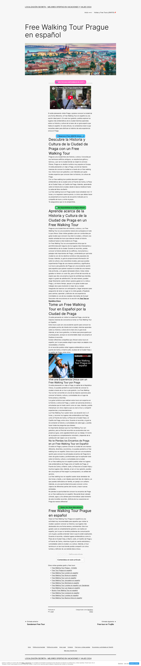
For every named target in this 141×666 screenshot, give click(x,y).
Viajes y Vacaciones (26, 662)
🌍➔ (70, 82)
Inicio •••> (88, 12)
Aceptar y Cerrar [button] (134, 663)
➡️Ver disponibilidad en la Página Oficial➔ (70, 208)
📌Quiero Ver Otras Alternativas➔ (70, 507)
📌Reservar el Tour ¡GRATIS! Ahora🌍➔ (70, 136)
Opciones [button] (120, 663)
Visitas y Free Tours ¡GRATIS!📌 (105, 12)
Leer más (126, 663)
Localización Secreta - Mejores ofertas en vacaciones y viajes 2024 (58, 7)
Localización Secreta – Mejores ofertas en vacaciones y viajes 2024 (58, 658)
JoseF (52, 611)
